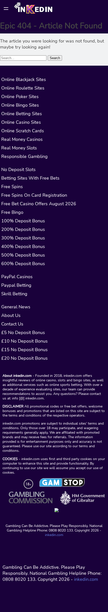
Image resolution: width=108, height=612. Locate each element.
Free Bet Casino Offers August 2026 (38, 204)
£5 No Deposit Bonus (23, 333)
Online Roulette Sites (22, 88)
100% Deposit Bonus (23, 221)
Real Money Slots (19, 148)
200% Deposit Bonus (23, 229)
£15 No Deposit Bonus (24, 350)
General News (15, 307)
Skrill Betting (14, 294)
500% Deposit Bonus (23, 255)
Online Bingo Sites (20, 105)
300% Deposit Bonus (23, 238)
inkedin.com (54, 534)
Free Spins (12, 187)
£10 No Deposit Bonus (24, 341)
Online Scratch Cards (22, 131)
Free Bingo (12, 212)
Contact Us (12, 324)
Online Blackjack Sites (23, 79)
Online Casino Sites (21, 122)
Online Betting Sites (21, 114)
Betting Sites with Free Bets (30, 178)
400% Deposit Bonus (23, 246)
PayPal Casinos (17, 277)
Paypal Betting (16, 285)
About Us (11, 315)
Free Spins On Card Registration (34, 195)
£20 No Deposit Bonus (24, 358)
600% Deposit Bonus (23, 264)
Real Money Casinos (22, 139)
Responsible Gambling (24, 156)
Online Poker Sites (20, 97)
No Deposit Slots (18, 170)
